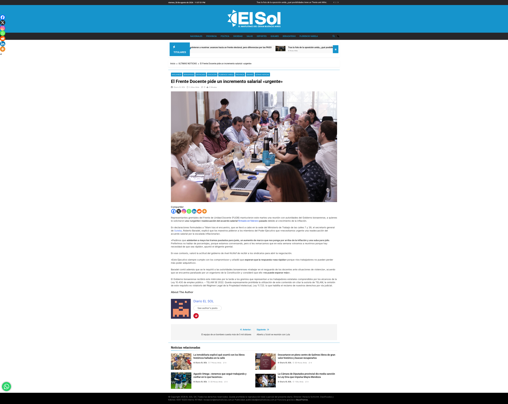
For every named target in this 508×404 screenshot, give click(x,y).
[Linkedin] (194, 211)
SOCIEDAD (238, 36)
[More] (204, 211)
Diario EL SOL (179, 87)
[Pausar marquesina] (335, 49)
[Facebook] (173, 211)
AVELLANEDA (176, 74)
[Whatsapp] (189, 211)
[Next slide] (338, 2)
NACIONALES (196, 36)
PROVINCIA (211, 36)
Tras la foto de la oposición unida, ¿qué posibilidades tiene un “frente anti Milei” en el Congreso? (292, 2)
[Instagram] (184, 211)
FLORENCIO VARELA (309, 36)
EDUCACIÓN (212, 74)
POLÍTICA (225, 36)
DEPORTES (262, 36)
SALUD (250, 36)
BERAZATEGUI (289, 36)
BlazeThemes (302, 400)
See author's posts (207, 308)
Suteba (178, 230)
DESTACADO (200, 74)
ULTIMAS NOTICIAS (262, 74)
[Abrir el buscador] (334, 36)
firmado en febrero (248, 221)
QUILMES (275, 36)
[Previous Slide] (334, 2)
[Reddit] (199, 211)
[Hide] (1, 54)
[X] (178, 211)
